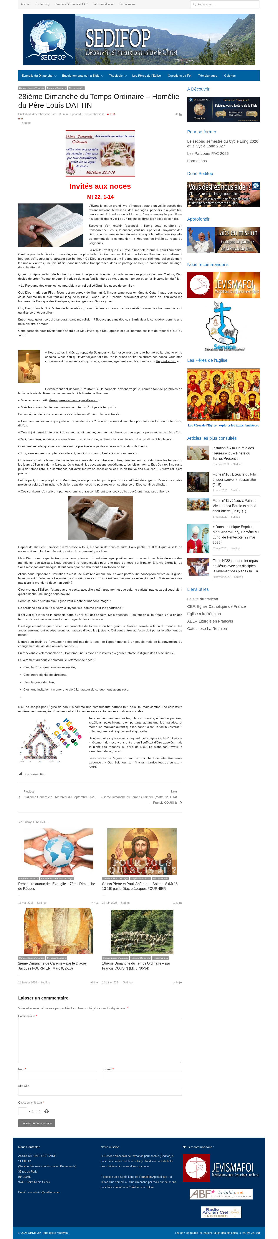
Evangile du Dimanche (37, 75)
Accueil (25, 4)
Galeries (230, 75)
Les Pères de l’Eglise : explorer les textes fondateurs (223, 425)
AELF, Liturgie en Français (210, 621)
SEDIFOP (24, 1161)
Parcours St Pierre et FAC (71, 4)
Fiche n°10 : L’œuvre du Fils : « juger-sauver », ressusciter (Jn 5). (235, 479)
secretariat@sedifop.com (44, 1192)
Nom (22, 1069)
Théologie (116, 75)
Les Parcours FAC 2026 (208, 153)
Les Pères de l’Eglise (146, 75)
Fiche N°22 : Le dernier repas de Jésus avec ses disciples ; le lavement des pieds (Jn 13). (236, 566)
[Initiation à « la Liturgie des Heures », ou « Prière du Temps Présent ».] (198, 448)
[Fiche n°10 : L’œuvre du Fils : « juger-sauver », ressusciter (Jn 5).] (198, 474)
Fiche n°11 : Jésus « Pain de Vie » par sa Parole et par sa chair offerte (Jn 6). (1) (234, 506)
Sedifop (26, 122)
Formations (197, 161)
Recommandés (76, 88)
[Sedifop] (139, 39)
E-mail (109, 1069)
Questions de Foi (179, 75)
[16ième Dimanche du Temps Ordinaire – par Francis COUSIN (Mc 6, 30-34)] (142, 910)
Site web (23, 1085)
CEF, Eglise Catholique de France (216, 606)
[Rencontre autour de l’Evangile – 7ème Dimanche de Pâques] (58, 831)
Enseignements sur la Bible (80, 75)
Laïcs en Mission (103, 4)
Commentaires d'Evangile (32, 88)
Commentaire (27, 1016)
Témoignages (207, 75)
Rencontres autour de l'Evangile (57, 878)
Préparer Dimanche (56, 88)
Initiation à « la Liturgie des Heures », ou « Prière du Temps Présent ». (233, 453)
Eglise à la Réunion (204, 614)
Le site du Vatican (202, 599)
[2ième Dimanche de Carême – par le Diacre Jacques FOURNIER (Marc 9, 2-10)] (58, 910)
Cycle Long (42, 4)
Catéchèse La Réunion (207, 628)
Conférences (127, 4)
